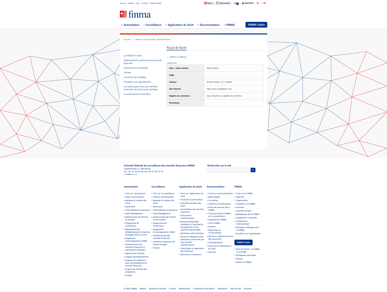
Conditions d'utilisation (204, 288)
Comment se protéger (135, 77)
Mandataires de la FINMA (247, 214)
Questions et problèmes (136, 67)
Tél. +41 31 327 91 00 (133, 171)
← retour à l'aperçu (177, 56)
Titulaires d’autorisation (192, 199)
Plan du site (235, 288)
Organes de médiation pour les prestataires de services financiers (136, 263)
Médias (131, 3)
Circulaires (213, 200)
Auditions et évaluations (219, 204)
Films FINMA (214, 223)
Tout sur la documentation (220, 193)
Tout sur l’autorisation (135, 193)
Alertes (139, 39)
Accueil (123, 3)
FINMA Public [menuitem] (256, 24)
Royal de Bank (163, 39)
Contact (144, 3)
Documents (224, 3)
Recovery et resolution (191, 254)
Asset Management (134, 213)
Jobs (137, 3)
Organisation (242, 200)
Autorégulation (215, 242)
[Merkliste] (235, 3)
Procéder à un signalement (137, 81)
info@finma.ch (131, 174)
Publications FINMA (217, 220)
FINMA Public (243, 242)
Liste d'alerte (149, 39)
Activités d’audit (243, 211)
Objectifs (240, 197)
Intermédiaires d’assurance (137, 210)
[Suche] (257, 3)
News (210, 3)
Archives (212, 252)
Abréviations (184, 288)
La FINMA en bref (132, 55)
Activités (240, 207)
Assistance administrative (192, 233)
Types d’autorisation (134, 197)
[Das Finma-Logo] (135, 14)
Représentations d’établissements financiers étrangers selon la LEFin (137, 232)
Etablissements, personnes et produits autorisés (143, 62)
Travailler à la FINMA (245, 204)
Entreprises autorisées (246, 255)
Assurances (130, 206)
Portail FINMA (155, 3)
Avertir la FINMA (243, 262)
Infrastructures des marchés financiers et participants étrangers (135, 247)
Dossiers (212, 226)
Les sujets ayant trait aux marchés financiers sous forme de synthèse (141, 88)
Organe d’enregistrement (137, 257)
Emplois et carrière (157, 288)
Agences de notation (134, 253)
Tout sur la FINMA (244, 193)
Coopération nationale (246, 218)
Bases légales (214, 197)
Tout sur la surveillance (163, 193)
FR (264, 3)
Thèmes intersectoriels (163, 197)
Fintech (128, 275)
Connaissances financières (137, 94)
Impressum (223, 288)
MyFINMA (249, 3)
